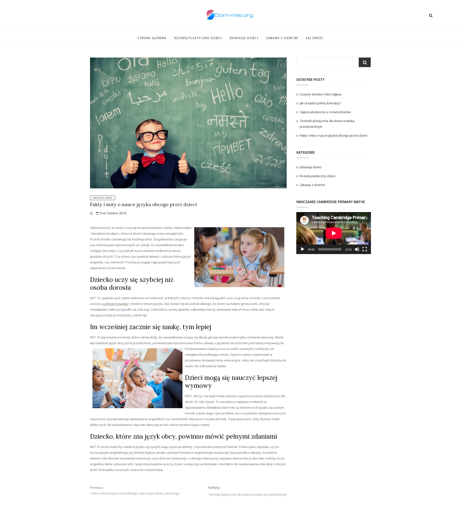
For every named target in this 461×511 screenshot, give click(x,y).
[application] (333, 233)
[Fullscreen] (364, 249)
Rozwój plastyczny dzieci (198, 38)
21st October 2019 (112, 213)
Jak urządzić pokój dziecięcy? (320, 103)
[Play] (302, 249)
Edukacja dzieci (244, 38)
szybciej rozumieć (115, 304)
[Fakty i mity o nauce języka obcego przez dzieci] (91, 213)
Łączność (315, 38)
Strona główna (151, 38)
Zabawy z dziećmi (282, 38)
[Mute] (357, 249)
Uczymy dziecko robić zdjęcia (320, 94)
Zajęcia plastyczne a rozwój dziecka (325, 112)
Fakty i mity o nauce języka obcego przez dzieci (143, 204)
